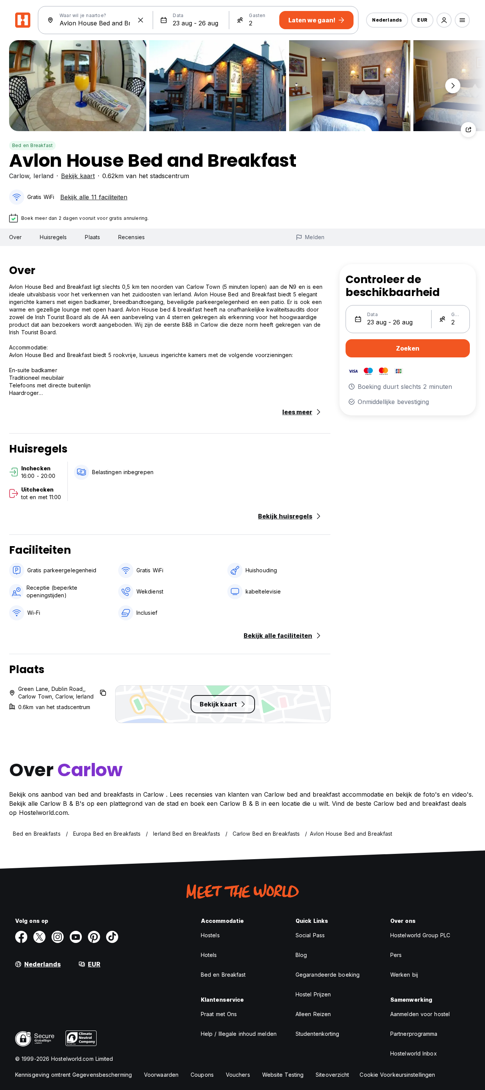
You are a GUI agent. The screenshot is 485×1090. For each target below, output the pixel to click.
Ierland (43, 176)
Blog (301, 955)
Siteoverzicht (332, 1074)
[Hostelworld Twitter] (39, 937)
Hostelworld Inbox (413, 1053)
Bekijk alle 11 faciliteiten (93, 197)
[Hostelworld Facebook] (21, 937)
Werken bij (404, 974)
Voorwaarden (161, 1074)
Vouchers (238, 1074)
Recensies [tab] (131, 237)
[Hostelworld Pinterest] (94, 937)
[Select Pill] (444, 20)
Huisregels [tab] (53, 237)
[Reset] (140, 20)
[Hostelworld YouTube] (76, 937)
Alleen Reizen (313, 1014)
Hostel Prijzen (313, 994)
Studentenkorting (318, 1033)
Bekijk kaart (78, 176)
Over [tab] (15, 237)
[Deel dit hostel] (468, 129)
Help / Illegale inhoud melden (239, 1033)
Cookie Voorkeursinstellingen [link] (397, 1074)
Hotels (209, 955)
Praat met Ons (219, 1014)
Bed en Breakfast (32, 145)
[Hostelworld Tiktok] (112, 937)
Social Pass (310, 935)
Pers (396, 955)
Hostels (210, 935)
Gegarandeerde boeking (328, 974)
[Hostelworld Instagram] (58, 937)
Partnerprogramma (414, 1033)
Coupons (202, 1074)
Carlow (19, 176)
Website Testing (283, 1074)
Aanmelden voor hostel (420, 1014)
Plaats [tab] (92, 237)
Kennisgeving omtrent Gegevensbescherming (73, 1074)
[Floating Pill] (452, 85)
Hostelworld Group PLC (420, 935)
